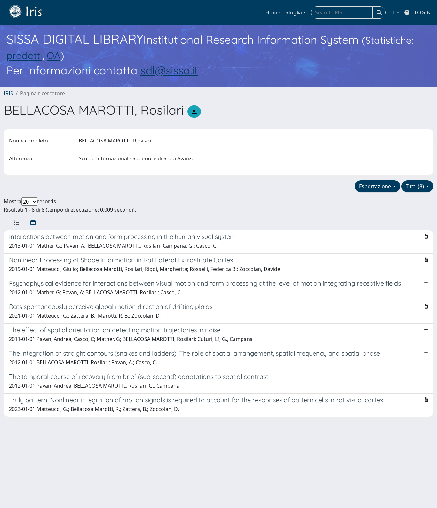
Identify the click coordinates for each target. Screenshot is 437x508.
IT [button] (393, 12)
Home (273, 12)
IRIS (8, 93)
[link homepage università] (30, 12)
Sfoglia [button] (293, 12)
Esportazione (375, 186)
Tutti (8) (415, 186)
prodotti (24, 55)
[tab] (17, 222)
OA (53, 55)
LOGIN (423, 12)
